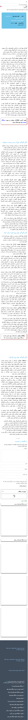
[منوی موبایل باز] (26, 6)
